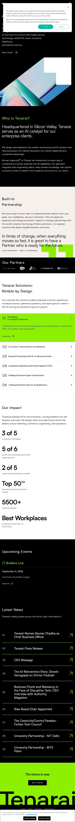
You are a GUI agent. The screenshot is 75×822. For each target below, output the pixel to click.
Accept (45, 27)
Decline (61, 27)
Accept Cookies (44, 818)
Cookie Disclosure (31, 814)
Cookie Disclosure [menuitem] (49, 809)
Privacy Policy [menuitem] (38, 809)
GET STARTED (37, 783)
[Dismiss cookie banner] (68, 7)
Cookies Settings (29, 818)
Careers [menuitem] (23, 809)
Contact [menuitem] (30, 809)
